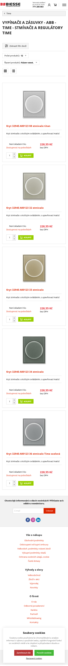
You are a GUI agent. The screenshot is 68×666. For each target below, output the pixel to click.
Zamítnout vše (24, 652)
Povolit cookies (44, 652)
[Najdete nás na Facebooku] (28, 520)
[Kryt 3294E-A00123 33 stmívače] (34, 268)
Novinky (34, 587)
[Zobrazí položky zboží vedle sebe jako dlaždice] (5, 71)
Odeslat (49, 510)
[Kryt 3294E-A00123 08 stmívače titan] (34, 104)
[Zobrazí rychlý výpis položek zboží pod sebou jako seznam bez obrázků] (13, 71)
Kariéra (34, 609)
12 (21, 55)
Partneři (34, 614)
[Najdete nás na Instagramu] (33, 520)
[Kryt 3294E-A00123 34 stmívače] (34, 350)
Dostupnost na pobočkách (18, 147)
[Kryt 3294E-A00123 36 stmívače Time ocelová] (34, 432)
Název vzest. (27, 62)
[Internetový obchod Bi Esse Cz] (10, 5)
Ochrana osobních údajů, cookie (34, 556)
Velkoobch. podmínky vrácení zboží (34, 548)
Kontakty (34, 622)
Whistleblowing (34, 618)
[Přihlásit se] (49, 5)
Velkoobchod (34, 575)
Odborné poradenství (34, 605)
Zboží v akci (34, 579)
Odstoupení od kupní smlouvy (34, 544)
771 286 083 (38, 6)
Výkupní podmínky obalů (34, 552)
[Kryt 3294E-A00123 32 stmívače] (34, 186)
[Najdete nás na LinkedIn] (38, 520)
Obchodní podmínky (34, 540)
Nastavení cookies (34, 658)
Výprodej (34, 583)
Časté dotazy (34, 561)
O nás (34, 601)
